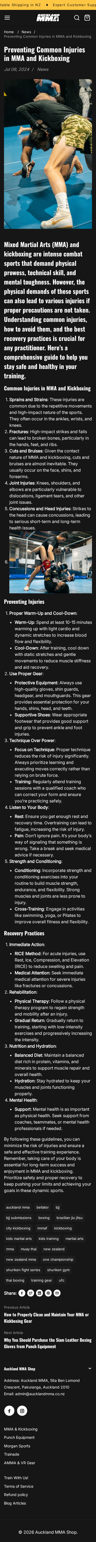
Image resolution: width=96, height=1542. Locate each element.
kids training (49, 1238)
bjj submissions (18, 1218)
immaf (42, 1228)
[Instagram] (22, 1410)
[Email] (57, 1293)
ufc (61, 1280)
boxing (44, 1218)
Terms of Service (18, 1486)
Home (9, 32)
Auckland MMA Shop (56, 1532)
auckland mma (18, 1207)
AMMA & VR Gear (19, 1462)
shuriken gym (58, 1270)
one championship (58, 1259)
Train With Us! (16, 1477)
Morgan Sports (17, 1446)
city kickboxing (18, 1228)
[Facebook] (21, 1293)
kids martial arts (19, 1238)
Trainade (11, 1454)
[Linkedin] (39, 1293)
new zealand (54, 1249)
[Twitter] (30, 1293)
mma (10, 1249)
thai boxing (15, 1280)
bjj (57, 1207)
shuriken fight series (23, 1270)
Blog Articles (15, 1503)
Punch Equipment (19, 1437)
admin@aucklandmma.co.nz (40, 1393)
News (26, 32)
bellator (43, 1207)
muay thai (29, 1249)
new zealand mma (21, 1259)
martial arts (74, 1238)
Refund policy (16, 1494)
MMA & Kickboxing (21, 1429)
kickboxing (63, 1228)
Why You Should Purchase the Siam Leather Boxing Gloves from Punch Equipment (47, 1343)
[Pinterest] (48, 1293)
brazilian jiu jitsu (70, 1218)
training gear (41, 1280)
